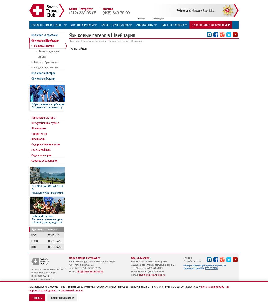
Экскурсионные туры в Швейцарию (45, 125)
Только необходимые (62, 298)
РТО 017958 (211, 268)
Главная (74, 40)
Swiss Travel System (115, 25)
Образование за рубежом (209, 25)
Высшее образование (46, 62)
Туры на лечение (172, 25)
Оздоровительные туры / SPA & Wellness (45, 147)
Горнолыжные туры (43, 117)
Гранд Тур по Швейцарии (39, 136)
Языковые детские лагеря (48, 53)
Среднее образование (46, 67)
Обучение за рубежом (44, 35)
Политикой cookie (72, 290)
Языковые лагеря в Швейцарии (126, 40)
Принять (37, 298)
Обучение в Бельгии (43, 78)
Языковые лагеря (44, 46)
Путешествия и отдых (46, 25)
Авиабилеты (144, 25)
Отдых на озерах (41, 155)
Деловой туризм (82, 25)
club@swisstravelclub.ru (90, 271)
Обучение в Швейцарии (45, 40)
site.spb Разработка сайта (193, 259)
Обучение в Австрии (43, 73)
